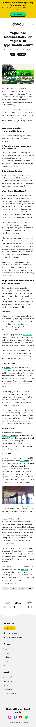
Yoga (12, 54)
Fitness (6, 653)
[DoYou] (17, 24)
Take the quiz (18, 14)
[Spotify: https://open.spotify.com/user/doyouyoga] (26, 717)
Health (5, 665)
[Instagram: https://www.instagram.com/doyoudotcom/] (10, 717)
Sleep (5, 661)
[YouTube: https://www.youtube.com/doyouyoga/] (21, 717)
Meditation (7, 657)
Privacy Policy (8, 689)
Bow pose (24, 569)
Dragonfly (7, 368)
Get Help (6, 685)
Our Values (7, 681)
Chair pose (10, 449)
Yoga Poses (22, 54)
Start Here (10, 628)
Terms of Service (9, 693)
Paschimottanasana (9, 435)
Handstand (24, 461)
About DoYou (8, 677)
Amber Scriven (10, 50)
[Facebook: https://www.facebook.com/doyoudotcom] (15, 717)
